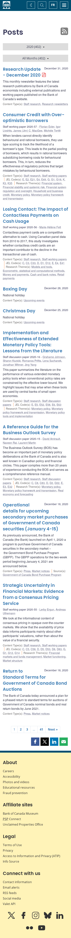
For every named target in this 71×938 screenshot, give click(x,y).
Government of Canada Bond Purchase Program (32, 575)
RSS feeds (10, 893)
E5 (36, 404)
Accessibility (11, 776)
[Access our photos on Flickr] (30, 930)
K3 (4, 183)
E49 (43, 179)
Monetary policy (20, 195)
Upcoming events (34, 300)
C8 (36, 483)
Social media (12, 898)
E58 (48, 404)
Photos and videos (16, 782)
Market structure (13, 660)
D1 (42, 263)
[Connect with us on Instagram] (36, 918)
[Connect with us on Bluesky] (48, 918)
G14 (17, 653)
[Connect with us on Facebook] (24, 918)
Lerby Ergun (46, 609)
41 (41, 729)
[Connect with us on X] (12, 918)
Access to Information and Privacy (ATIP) (31, 856)
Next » (53, 729)
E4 (38, 179)
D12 (47, 263)
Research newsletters (55, 104)
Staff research (32, 104)
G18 (58, 179)
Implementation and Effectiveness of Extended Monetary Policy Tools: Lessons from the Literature (32, 342)
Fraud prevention (15, 793)
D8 (53, 649)
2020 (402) (34, 47)
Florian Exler (46, 126)
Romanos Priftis (31, 361)
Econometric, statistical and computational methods (33, 271)
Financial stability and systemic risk (24, 187)
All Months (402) (33, 58)
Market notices (41, 571)
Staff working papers (54, 175)
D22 (57, 483)
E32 (10, 487)
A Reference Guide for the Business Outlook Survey (30, 430)
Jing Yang (30, 364)
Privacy (8, 850)
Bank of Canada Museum (20, 813)
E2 (27, 179)
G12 (10, 653)
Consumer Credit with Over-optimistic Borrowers (33, 118)
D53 (47, 649)
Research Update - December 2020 (22, 72)
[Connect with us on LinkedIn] (60, 918)
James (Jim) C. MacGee (27, 130)
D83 (59, 649)
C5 (27, 649)
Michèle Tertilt (52, 130)
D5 (42, 649)
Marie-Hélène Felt (50, 227)
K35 (10, 183)
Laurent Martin (27, 443)
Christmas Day (19, 311)
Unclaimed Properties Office (23, 824)
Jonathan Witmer (13, 364)
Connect (12, 819)
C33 (33, 263)
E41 (62, 263)
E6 (53, 404)
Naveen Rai (10, 443)
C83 (42, 483)
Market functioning (54, 656)
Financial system (52, 183)
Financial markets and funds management (31, 654)
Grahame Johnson (54, 357)
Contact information (17, 882)
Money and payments (16, 274)
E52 (41, 404)
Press (27, 571)
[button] (35, 741)
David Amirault (51, 439)
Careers (8, 771)
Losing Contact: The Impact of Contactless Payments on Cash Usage (35, 215)
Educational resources (19, 787)
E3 (4, 487)
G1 (53, 179)
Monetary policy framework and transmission (33, 410)
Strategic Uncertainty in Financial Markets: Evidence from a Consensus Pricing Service (33, 594)
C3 (27, 263)
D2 (51, 483)
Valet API (9, 904)
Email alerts (11, 887)
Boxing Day (15, 289)
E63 (59, 404)
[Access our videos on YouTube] (41, 930)
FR (53, 5)
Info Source (11, 861)
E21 (32, 179)
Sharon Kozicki (12, 361)
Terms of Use (12, 845)
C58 (33, 649)
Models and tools (41, 267)
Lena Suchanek (52, 361)
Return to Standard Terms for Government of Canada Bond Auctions (35, 680)
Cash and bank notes (43, 274)
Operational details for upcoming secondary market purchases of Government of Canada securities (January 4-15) (35, 517)
